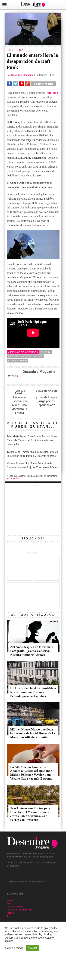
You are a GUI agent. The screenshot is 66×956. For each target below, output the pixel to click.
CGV (9, 903)
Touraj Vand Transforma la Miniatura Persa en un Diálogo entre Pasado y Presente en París (32, 453)
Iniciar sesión (13, 478)
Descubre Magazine (22, 74)
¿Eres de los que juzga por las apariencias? (46, 401)
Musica (38, 356)
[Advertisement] (33, 509)
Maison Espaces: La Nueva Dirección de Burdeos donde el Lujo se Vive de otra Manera (33, 465)
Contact (10, 900)
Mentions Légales (15, 906)
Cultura (45, 352)
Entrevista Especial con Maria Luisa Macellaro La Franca (19, 405)
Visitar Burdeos (17, 360)
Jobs (9, 916)
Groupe (10, 913)
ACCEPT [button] (32, 948)
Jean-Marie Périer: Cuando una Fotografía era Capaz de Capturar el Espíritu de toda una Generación (32, 440)
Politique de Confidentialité (20, 910)
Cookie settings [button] (14, 948)
